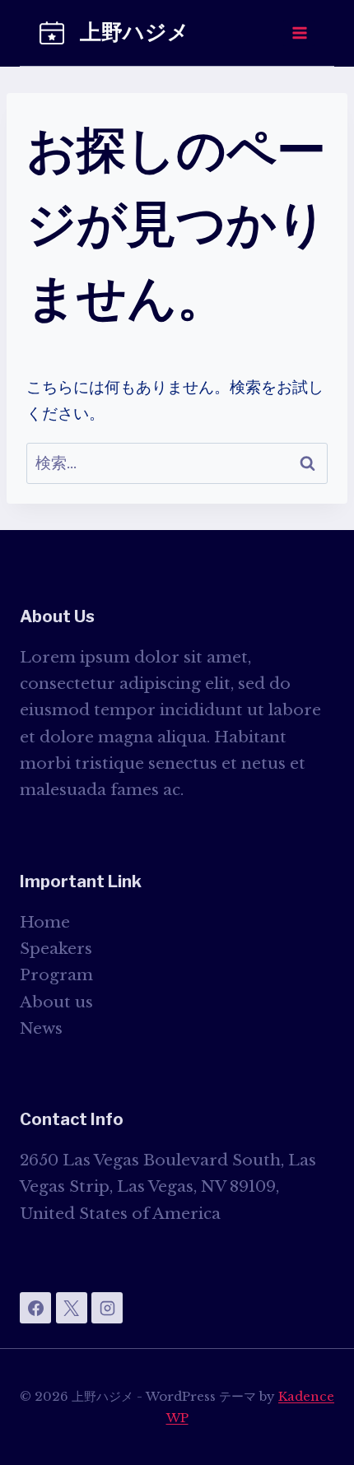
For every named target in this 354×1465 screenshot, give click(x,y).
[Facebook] (35, 1307)
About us (56, 1002)
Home (45, 922)
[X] (71, 1307)
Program (56, 974)
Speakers (56, 948)
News (41, 1028)
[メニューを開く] (298, 32)
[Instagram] (107, 1307)
